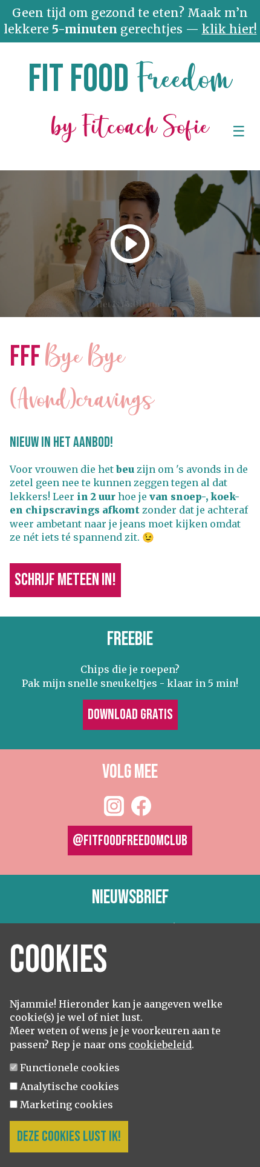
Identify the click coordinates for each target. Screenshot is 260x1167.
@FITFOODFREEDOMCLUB (130, 840)
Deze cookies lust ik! (69, 1136)
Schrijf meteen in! (65, 580)
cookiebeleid (160, 1044)
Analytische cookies (69, 1086)
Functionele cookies (70, 1068)
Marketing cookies (66, 1104)
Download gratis (130, 714)
